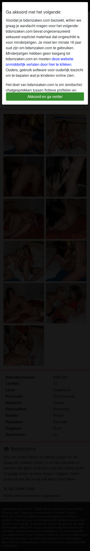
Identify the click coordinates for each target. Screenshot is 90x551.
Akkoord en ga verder (45, 96)
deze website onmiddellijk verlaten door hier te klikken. (39, 61)
